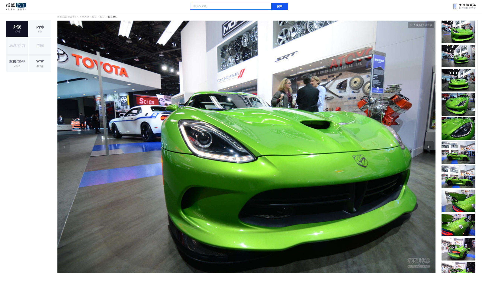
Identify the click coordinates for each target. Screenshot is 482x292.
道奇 (94, 16)
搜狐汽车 (16, 6)
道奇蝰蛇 (112, 16)
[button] (151, 147)
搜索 (279, 6)
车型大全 (84, 16)
